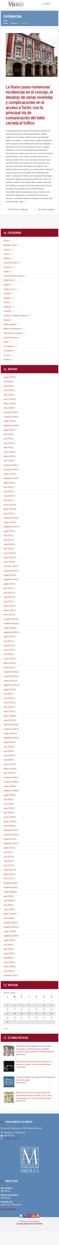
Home (6, 23)
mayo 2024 (8, 496)
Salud (6, 342)
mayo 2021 (8, 650)
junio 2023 (8, 540)
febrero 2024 (9, 509)
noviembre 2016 (10, 888)
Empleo (6, 272)
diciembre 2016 (9, 883)
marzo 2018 (8, 817)
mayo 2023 (8, 544)
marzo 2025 (8, 452)
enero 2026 (8, 408)
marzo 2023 (8, 553)
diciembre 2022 (10, 566)
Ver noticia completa (46, 210)
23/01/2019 (12, 210)
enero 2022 (8, 615)
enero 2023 (8, 562)
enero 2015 (8, 971)
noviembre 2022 (10, 571)
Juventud (7, 311)
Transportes (8, 351)
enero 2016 (8, 918)
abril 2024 (8, 500)
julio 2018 (7, 800)
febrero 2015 (8, 967)
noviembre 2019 (10, 729)
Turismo (7, 355)
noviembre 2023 (10, 518)
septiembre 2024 (10, 478)
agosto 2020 (8, 690)
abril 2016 (7, 905)
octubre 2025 (9, 421)
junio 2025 (8, 439)
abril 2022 (8, 602)
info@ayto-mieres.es (11, 1138)
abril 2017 (7, 865)
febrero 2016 (8, 914)
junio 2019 (8, 751)
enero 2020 (8, 720)
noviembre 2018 (10, 782)
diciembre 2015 (9, 923)
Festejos (7, 285)
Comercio (7, 250)
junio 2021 (8, 646)
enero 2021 (8, 667)
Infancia (7, 302)
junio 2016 (8, 896)
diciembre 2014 (10, 975)
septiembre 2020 (10, 685)
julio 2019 (7, 747)
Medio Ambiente (10, 324)
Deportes (7, 258)
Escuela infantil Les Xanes (14, 276)
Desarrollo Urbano (10, 263)
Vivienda (7, 360)
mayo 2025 (8, 443)
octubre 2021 (9, 628)
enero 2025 (8, 461)
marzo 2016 (8, 910)
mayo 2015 (8, 953)
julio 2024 (7, 487)
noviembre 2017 (10, 835)
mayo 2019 (8, 755)
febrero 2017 (8, 874)
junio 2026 (8, 386)
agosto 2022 (8, 584)
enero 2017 (8, 879)
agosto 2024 (8, 483)
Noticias (14, 23)
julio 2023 (7, 536)
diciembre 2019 (10, 725)
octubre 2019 (9, 734)
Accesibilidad (38, 1224)
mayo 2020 (8, 703)
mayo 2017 (8, 861)
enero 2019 (8, 773)
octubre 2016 (9, 892)
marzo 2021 (8, 659)
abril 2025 (7, 448)
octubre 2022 (9, 575)
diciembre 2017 (9, 830)
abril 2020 (8, 707)
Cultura (6, 254)
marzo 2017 (8, 870)
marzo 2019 (8, 764)
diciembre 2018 (9, 778)
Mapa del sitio (28, 1224)
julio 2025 (7, 434)
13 (29, 1010)
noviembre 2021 (10, 624)
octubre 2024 (9, 474)
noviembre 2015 (10, 927)
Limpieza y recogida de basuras (16, 316)
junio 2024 (8, 492)
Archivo (6, 241)
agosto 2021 (8, 637)
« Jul (5, 1028)
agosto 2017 (8, 848)
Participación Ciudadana (13, 333)
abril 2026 (8, 395)
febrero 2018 (8, 822)
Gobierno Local (9, 289)
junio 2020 (8, 698)
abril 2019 (7, 760)
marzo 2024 (8, 505)
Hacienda (7, 294)
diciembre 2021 (9, 619)
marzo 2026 (8, 399)
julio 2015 (7, 945)
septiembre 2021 (10, 632)
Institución (24, 210)
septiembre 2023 (10, 527)
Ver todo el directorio (8, 1209)
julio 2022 (7, 588)
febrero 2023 (9, 558)
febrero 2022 (9, 610)
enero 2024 (8, 514)
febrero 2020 (9, 716)
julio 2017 (7, 852)
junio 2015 (7, 949)
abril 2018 (7, 813)
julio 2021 (7, 641)
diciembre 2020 (10, 672)
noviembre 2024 (10, 470)
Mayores (7, 320)
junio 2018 (8, 804)
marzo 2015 (8, 962)
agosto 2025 (8, 430)
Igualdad (7, 298)
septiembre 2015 (10, 936)
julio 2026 (7, 382)
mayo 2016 (8, 901)
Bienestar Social (10, 245)
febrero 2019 (8, 769)
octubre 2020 (9, 681)
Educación (8, 267)
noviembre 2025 (10, 417)
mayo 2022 (8, 597)
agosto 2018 (8, 795)
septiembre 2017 (10, 843)
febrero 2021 (8, 663)
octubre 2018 (9, 786)
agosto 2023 (8, 531)
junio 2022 (8, 593)
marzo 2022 (8, 606)
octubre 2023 (9, 522)
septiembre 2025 (10, 426)
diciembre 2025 (10, 412)
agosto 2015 (8, 940)
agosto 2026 (8, 377)
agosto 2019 (8, 742)
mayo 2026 (8, 390)
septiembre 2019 (10, 738)
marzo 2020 (8, 712)
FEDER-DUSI (8, 280)
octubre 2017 (8, 839)
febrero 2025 (8, 456)
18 (14, 1014)
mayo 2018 (8, 808)
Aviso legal (19, 1224)
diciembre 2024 (10, 465)
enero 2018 (8, 826)
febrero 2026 (9, 404)
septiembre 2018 (10, 791)
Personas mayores (11, 338)
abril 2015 (7, 958)
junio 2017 (7, 857)
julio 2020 (7, 694)
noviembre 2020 (10, 676)
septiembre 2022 (10, 580)
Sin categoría (9, 346)
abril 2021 (7, 654)
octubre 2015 (8, 931)
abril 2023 (8, 549)
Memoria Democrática (12, 329)
